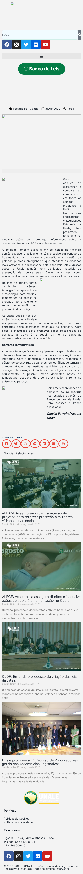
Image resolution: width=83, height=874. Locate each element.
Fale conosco (14, 830)
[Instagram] (16, 44)
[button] (41, 56)
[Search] (79, 35)
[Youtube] (45, 44)
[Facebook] (7, 44)
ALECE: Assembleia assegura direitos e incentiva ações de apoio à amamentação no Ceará (41, 599)
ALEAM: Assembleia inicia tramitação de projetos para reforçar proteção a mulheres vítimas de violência (37, 517)
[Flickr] (36, 44)
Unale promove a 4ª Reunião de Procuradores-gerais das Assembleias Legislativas (40, 762)
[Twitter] (26, 44)
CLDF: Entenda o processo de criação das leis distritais (39, 678)
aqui (58, 406)
